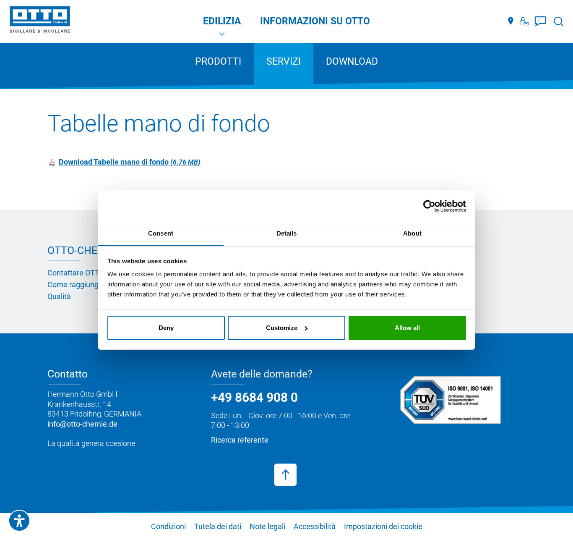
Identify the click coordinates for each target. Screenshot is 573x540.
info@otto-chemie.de (82, 423)
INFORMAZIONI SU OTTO (315, 21)
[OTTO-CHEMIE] (40, 21)
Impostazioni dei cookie (383, 526)
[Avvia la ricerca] (558, 21)
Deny (166, 327)
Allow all (407, 327)
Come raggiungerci (79, 284)
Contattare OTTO (75, 272)
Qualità (59, 296)
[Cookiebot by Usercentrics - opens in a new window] (429, 206)
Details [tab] (286, 233)
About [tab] (412, 233)
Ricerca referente (239, 439)
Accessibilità (315, 526)
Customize (281, 327)
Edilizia (222, 21)
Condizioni (168, 526)
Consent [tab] (160, 233)
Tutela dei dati (217, 526)
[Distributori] (511, 21)
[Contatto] (524, 21)
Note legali (267, 526)
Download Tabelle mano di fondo (128, 161)
